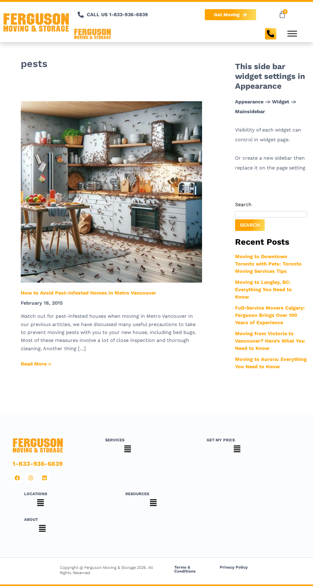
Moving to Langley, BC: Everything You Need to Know (263, 289)
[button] (127, 449)
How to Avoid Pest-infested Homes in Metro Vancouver (88, 293)
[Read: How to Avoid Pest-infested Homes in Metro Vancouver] (111, 192)
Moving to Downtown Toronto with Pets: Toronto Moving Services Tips (268, 264)
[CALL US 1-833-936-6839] (81, 15)
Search (243, 204)
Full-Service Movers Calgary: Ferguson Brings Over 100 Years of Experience (270, 315)
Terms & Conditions (185, 569)
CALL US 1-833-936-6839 (117, 14)
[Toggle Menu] (292, 34)
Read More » (36, 363)
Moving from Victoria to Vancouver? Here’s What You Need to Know (270, 341)
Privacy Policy (234, 567)
